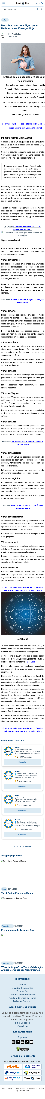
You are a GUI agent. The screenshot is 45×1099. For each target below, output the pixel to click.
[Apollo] (9, 751)
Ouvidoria (22, 1026)
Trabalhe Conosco (22, 1001)
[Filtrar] (37, 9)
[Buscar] (41, 9)
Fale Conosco (22, 1022)
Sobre (22, 984)
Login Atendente (22, 1031)
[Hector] (9, 823)
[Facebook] (18, 1043)
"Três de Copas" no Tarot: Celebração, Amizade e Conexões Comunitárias (22, 968)
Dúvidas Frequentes (22, 987)
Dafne (17, 795)
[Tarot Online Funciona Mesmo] (22, 873)
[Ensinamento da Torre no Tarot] (22, 910)
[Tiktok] (27, 1043)
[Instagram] (13, 1043)
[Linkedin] (22, 1043)
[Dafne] (9, 799)
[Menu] (4, 3)
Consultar (22, 762)
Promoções (22, 991)
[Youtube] (31, 1043)
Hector (17, 820)
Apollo (17, 747)
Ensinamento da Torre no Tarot (18, 930)
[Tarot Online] (22, 3)
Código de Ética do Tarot (22, 997)
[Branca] (9, 775)
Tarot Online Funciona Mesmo (17, 893)
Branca (17, 771)
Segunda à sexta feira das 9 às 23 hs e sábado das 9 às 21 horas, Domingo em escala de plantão (22, 1016)
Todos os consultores (23, 846)
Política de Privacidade (22, 994)
